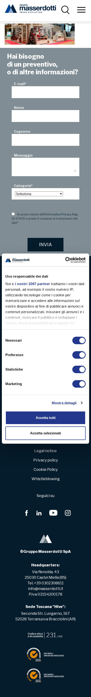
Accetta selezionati (45, 433)
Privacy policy (45, 460)
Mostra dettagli (64, 403)
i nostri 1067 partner (32, 284)
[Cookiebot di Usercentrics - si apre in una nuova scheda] (65, 260)
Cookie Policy (46, 469)
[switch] (79, 355)
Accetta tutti (46, 418)
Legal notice (45, 451)
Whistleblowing (46, 479)
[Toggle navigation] (81, 10)
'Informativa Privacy (57, 214)
